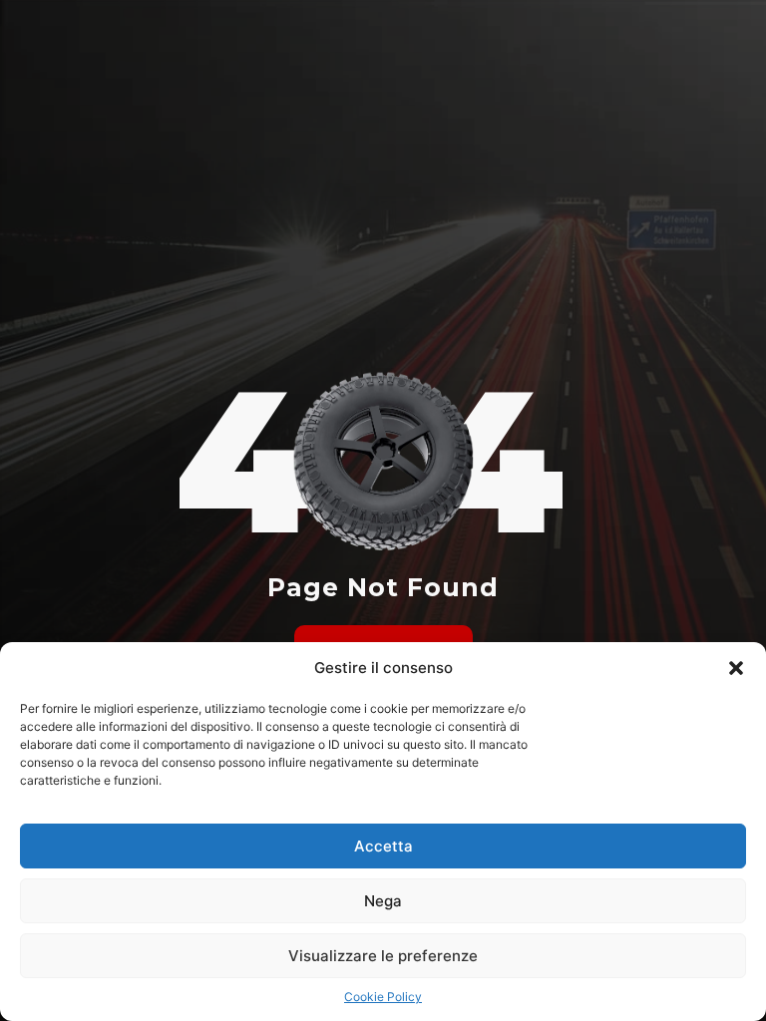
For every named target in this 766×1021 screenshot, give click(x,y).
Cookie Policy (383, 996)
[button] (736, 668)
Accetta (383, 846)
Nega (383, 900)
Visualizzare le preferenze (383, 955)
